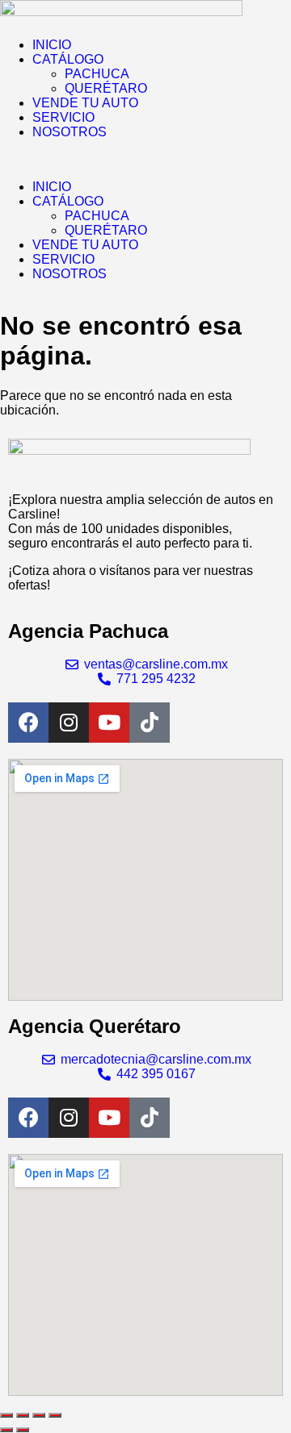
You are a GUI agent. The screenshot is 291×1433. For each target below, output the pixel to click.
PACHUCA (97, 74)
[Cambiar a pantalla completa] (22, 1415)
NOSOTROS (69, 132)
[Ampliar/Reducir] (6, 1415)
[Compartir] (38, 1415)
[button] (145, 159)
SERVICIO (63, 117)
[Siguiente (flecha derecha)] (22, 1429)
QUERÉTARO (106, 88)
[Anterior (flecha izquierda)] (6, 1429)
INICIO (51, 45)
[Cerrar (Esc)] (54, 1415)
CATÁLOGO (67, 59)
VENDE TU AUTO (85, 103)
